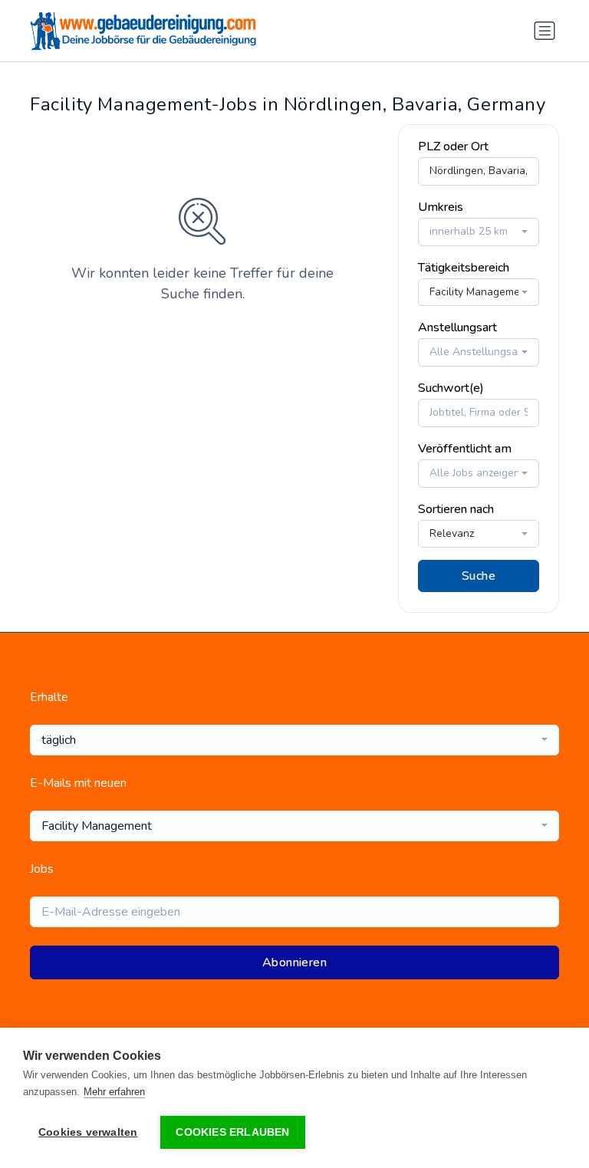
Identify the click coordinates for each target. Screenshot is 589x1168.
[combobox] (478, 232)
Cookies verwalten (87, 1132)
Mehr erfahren (114, 1091)
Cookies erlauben (232, 1132)
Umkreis (440, 207)
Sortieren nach (456, 509)
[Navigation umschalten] (544, 30)
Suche (478, 576)
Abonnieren (294, 962)
